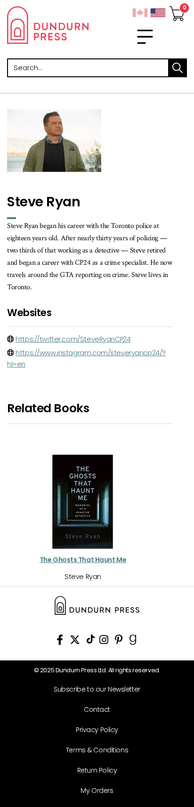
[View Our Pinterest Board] (119, 641)
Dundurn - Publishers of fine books (48, 25)
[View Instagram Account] (104, 641)
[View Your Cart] (177, 11)
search (177, 67)
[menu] (145, 36)
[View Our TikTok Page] (90, 641)
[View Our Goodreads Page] (133, 641)
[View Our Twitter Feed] (74, 641)
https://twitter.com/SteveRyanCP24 (73, 339)
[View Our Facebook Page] (59, 641)
